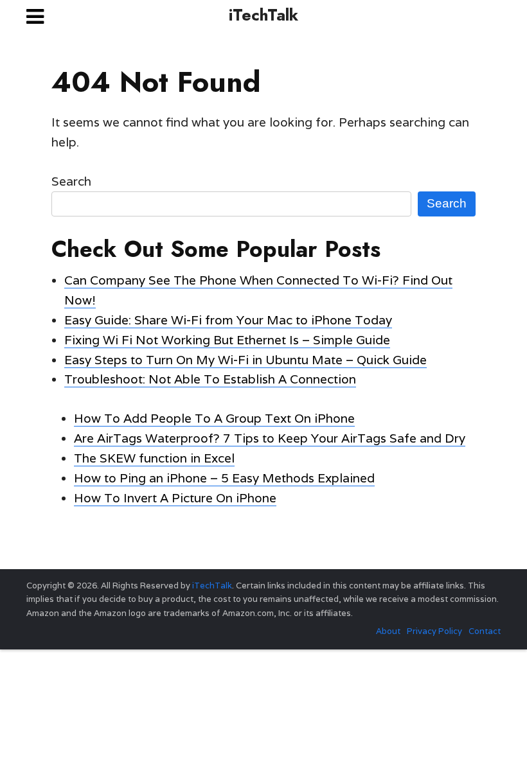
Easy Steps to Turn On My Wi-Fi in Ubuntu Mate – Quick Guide (245, 359)
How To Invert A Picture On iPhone (175, 498)
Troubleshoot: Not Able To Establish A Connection (210, 379)
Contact (485, 631)
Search (71, 181)
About (388, 631)
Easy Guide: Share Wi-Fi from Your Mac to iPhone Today (228, 320)
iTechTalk (263, 14)
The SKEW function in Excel (154, 458)
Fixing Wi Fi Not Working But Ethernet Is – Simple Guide (227, 340)
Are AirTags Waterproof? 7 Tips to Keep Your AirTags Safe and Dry (269, 438)
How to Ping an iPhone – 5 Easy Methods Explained (224, 478)
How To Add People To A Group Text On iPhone (214, 418)
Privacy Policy (434, 631)
